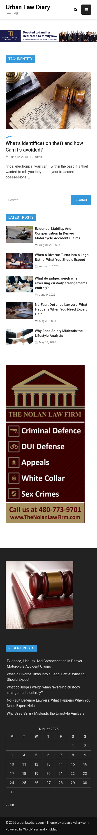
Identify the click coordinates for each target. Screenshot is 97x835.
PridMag (52, 829)
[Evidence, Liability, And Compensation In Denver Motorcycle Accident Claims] (19, 241)
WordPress (31, 829)
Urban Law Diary (28, 7)
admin (39, 157)
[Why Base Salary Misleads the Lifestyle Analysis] (19, 344)
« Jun (10, 805)
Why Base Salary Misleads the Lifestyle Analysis (45, 713)
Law (9, 136)
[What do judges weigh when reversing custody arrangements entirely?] (19, 291)
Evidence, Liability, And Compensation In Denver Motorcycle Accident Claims (57, 233)
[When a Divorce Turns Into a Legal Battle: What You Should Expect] (19, 268)
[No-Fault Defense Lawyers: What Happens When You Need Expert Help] (19, 317)
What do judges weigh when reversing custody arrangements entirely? (61, 283)
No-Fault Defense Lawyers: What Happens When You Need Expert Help (61, 309)
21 (61, 773)
